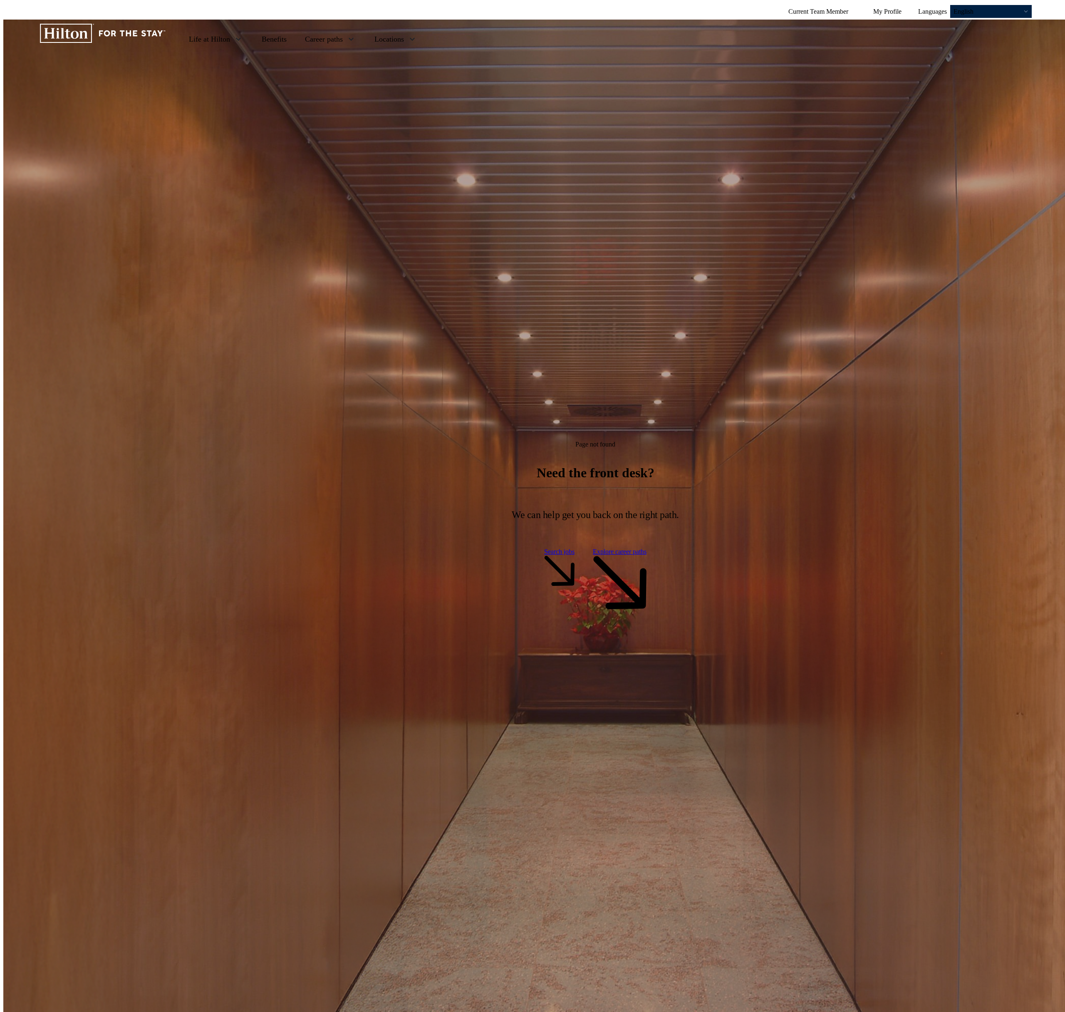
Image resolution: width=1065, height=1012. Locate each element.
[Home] (103, 39)
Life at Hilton (209, 39)
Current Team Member (818, 11)
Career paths (324, 39)
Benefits (274, 39)
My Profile (887, 11)
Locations (389, 39)
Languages (932, 11)
